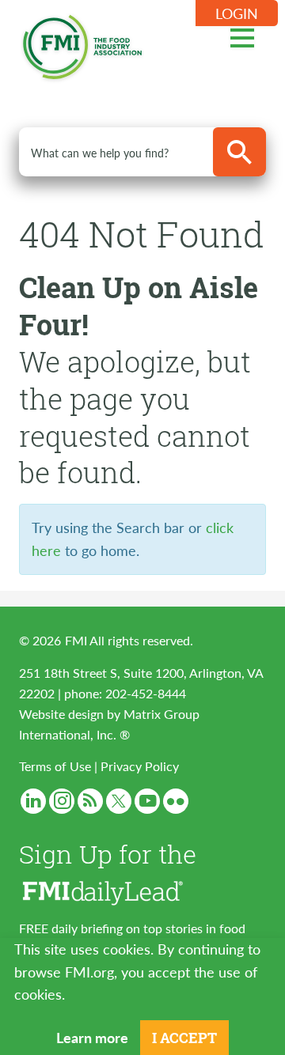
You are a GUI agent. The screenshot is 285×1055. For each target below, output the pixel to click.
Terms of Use (55, 766)
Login (236, 13)
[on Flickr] (175, 801)
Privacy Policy (140, 766)
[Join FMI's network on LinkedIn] (33, 801)
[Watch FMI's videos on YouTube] (147, 801)
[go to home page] (82, 44)
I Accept (184, 1037)
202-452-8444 (145, 693)
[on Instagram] (61, 801)
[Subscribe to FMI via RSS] (90, 801)
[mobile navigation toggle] (242, 35)
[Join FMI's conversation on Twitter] (118, 801)
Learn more (92, 1037)
